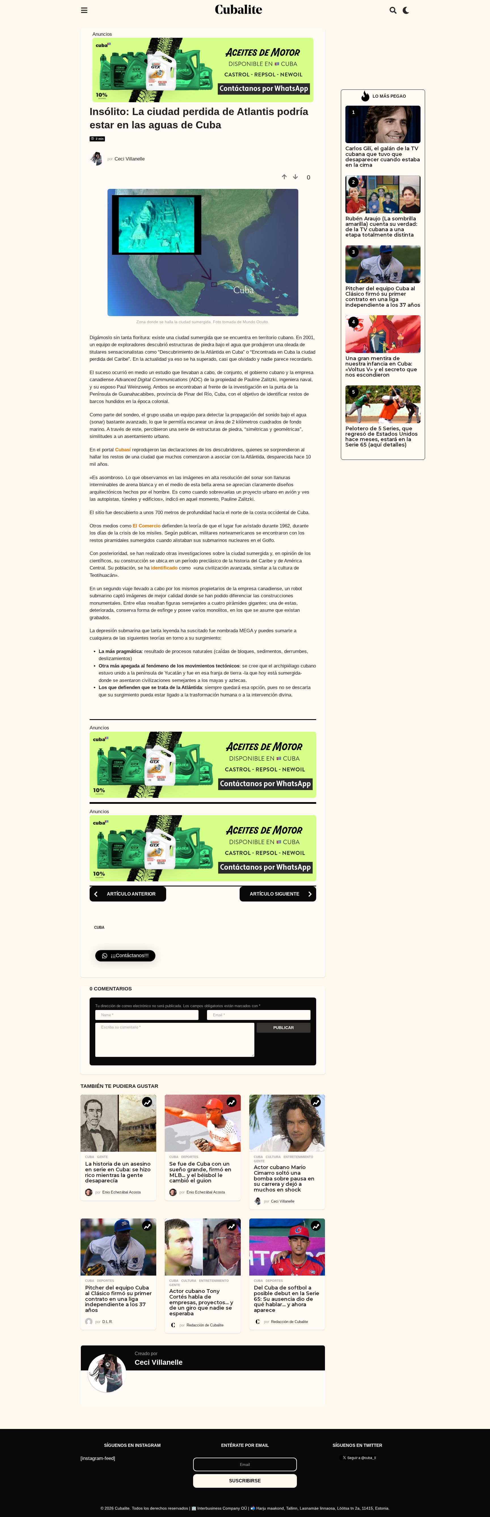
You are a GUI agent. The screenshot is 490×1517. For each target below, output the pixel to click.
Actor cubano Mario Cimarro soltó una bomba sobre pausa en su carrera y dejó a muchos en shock (284, 1178)
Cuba (99, 927)
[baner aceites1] (202, 69)
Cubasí (123, 449)
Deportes (189, 1157)
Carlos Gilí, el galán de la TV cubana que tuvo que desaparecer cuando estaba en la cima (382, 156)
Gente (102, 1157)
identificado (164, 568)
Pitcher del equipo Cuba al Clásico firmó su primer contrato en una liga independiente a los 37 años (118, 1299)
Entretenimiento (298, 1157)
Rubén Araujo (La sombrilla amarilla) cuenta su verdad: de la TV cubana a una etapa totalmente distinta (381, 227)
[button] (84, 10)
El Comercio (146, 526)
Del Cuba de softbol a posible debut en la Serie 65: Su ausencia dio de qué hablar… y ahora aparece (286, 1299)
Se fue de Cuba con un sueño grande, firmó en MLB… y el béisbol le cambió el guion (200, 1172)
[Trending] (147, 1102)
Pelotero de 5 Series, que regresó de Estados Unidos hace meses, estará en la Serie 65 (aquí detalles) (381, 436)
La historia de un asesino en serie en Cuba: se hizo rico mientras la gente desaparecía (118, 1172)
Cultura (273, 1157)
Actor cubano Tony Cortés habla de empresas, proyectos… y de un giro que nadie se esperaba (201, 1302)
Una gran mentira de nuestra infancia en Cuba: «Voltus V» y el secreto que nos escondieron (381, 366)
